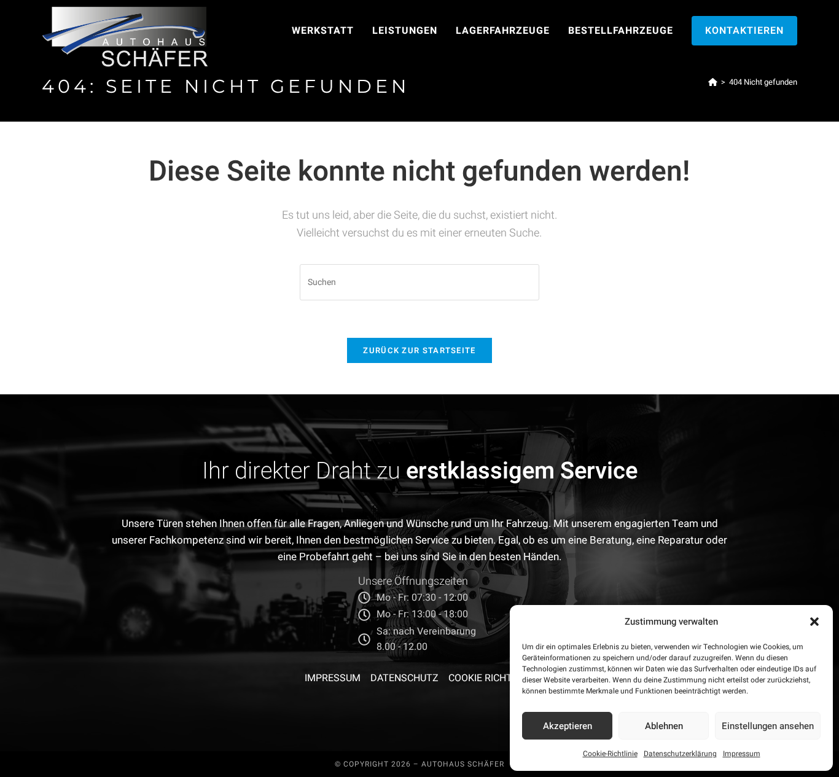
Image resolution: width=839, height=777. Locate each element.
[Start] (712, 82)
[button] (814, 621)
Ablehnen (664, 726)
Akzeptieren (567, 726)
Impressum (741, 753)
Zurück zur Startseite (419, 350)
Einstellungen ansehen (768, 726)
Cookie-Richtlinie (610, 753)
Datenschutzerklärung (680, 753)
